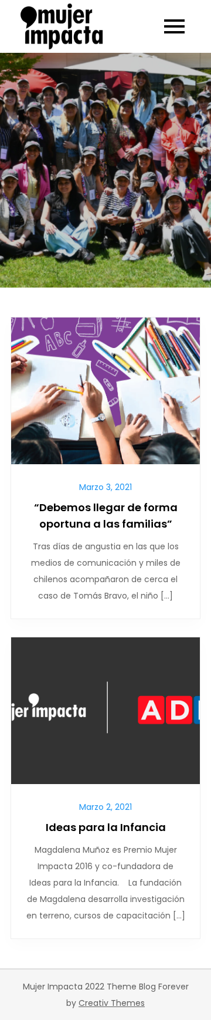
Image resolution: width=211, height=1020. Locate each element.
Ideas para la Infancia (106, 827)
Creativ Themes (112, 1003)
